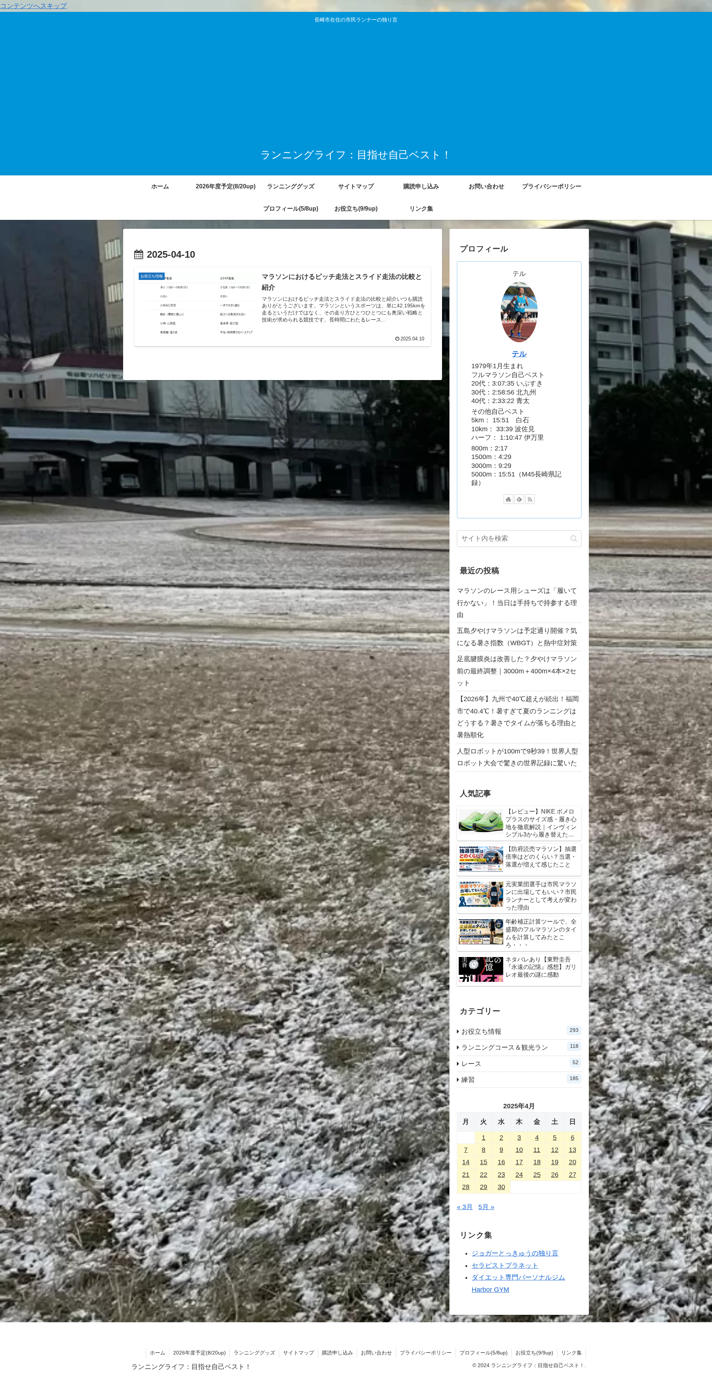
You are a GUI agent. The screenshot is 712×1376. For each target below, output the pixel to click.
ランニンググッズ (254, 1353)
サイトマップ (298, 1353)
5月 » (486, 1207)
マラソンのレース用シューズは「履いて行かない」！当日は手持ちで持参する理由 (517, 602)
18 (537, 1162)
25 (537, 1174)
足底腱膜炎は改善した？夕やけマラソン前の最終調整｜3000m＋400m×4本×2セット (517, 671)
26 (554, 1174)
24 (519, 1174)
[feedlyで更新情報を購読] (519, 499)
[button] (573, 538)
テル (519, 354)
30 (501, 1187)
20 (572, 1162)
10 (519, 1150)
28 (465, 1187)
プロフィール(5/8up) (483, 1353)
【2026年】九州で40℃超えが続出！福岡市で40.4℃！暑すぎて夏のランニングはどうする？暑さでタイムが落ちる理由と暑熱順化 (518, 717)
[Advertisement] (356, 83)
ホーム (157, 1353)
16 (501, 1162)
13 (572, 1150)
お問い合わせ (376, 1353)
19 (554, 1162)
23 (501, 1174)
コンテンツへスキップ (33, 6)
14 (465, 1162)
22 (483, 1174)
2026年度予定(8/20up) (199, 1353)
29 (483, 1187)
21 (465, 1174)
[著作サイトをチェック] (508, 499)
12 (554, 1150)
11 (536, 1150)
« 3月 (465, 1207)
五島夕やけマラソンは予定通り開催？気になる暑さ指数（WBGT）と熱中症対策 (517, 636)
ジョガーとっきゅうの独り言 (515, 1253)
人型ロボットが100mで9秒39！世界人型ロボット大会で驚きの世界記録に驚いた (517, 757)
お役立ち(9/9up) (534, 1353)
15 (483, 1162)
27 (572, 1174)
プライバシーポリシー (426, 1353)
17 (519, 1162)
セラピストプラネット (505, 1265)
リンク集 (571, 1353)
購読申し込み (337, 1353)
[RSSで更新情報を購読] (530, 499)
